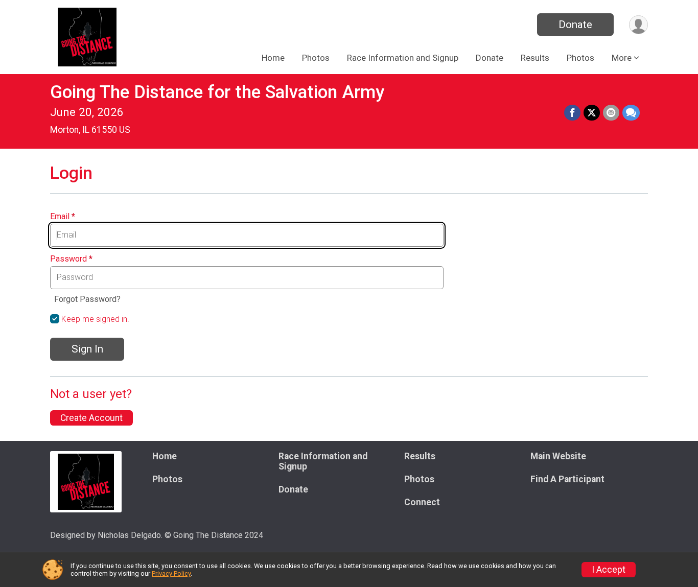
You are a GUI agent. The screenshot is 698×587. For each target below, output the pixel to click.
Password (71, 259)
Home (273, 58)
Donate (575, 24)
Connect (422, 502)
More (622, 58)
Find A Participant (567, 479)
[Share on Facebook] (572, 113)
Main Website (558, 456)
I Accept (608, 570)
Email (62, 216)
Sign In (87, 349)
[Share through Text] (631, 113)
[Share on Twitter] (592, 113)
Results (535, 58)
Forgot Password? (87, 299)
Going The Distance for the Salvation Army (217, 92)
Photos (316, 58)
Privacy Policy (171, 573)
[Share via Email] (611, 113)
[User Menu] (638, 24)
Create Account (91, 418)
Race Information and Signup (402, 58)
